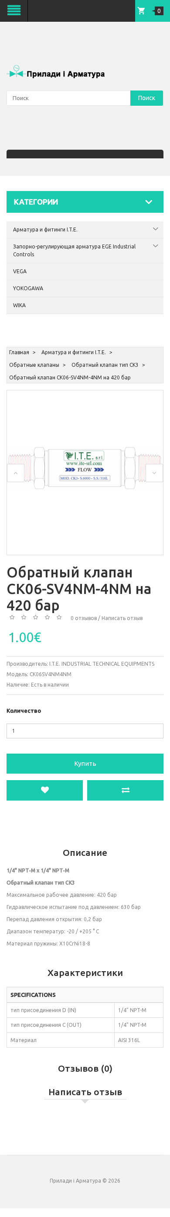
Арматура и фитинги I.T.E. (45, 229)
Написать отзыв (122, 618)
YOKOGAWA (28, 288)
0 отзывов (84, 618)
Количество (24, 710)
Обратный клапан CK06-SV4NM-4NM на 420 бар (70, 377)
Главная (19, 352)
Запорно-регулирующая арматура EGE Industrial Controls (74, 250)
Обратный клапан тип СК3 (105, 365)
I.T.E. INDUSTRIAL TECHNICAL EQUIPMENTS (101, 664)
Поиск (146, 97)
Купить (85, 763)
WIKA (19, 305)
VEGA (20, 271)
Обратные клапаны (34, 365)
